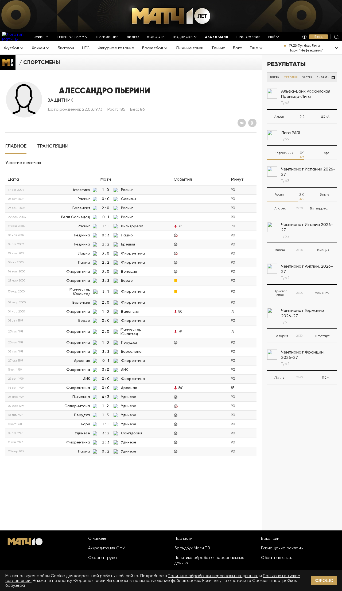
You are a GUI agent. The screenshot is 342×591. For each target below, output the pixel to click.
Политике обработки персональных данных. (213, 575)
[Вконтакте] (242, 123)
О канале (97, 538)
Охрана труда (102, 557)
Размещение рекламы (282, 548)
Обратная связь (276, 557)
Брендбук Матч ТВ (192, 548)
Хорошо (323, 580)
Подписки (183, 538)
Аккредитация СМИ (106, 548)
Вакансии (270, 538)
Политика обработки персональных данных (209, 560)
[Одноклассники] (252, 123)
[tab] (15, 146)
